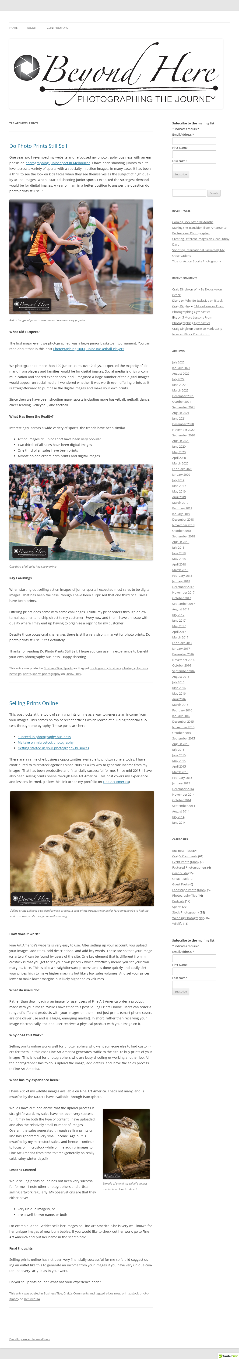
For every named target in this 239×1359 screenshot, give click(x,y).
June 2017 (179, 620)
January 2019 (181, 514)
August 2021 (180, 413)
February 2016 (182, 710)
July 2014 (178, 817)
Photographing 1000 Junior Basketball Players (88, 349)
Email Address (183, 134)
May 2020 (179, 452)
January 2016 (181, 716)
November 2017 (183, 592)
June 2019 (179, 486)
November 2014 (183, 794)
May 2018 (179, 559)
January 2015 (181, 783)
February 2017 (182, 643)
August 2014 (180, 811)
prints (27, 674)
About (32, 28)
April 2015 (179, 766)
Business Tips (53, 668)
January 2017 (181, 648)
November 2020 (183, 430)
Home (13, 28)
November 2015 (183, 727)
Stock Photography (185, 912)
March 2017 (180, 637)
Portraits (178, 901)
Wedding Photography (188, 918)
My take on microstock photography (46, 742)
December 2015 (183, 721)
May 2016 (179, 693)
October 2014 (181, 800)
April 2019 (179, 497)
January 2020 (181, 474)
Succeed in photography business (44, 737)
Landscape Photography (189, 890)
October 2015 (181, 733)
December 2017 (183, 587)
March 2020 (180, 463)
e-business (113, 1293)
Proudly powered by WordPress (29, 1339)
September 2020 (183, 435)
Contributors (57, 28)
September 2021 (183, 407)
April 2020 (179, 458)
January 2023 (181, 368)
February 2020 (182, 469)
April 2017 (179, 632)
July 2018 (178, 547)
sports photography (46, 674)
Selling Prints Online (33, 703)
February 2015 (182, 778)
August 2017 (180, 609)
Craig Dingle (180, 289)
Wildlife (177, 923)
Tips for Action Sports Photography (196, 261)
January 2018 (181, 581)
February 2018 (182, 575)
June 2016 (179, 688)
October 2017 (181, 598)
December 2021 (183, 396)
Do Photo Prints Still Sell (38, 145)
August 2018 (180, 542)
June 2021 (179, 418)
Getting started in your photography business (53, 748)
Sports (68, 668)
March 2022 (180, 390)
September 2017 (183, 604)
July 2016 (178, 682)
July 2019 (178, 480)
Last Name (179, 161)
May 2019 (179, 491)
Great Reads (180, 879)
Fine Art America (116, 781)
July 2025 (178, 362)
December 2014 (183, 789)
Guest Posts (180, 884)
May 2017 (179, 626)
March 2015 (180, 772)
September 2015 (183, 738)
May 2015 (179, 761)
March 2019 (180, 502)
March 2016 (180, 705)
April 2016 (179, 699)
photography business (105, 668)
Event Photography (185, 862)
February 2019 (182, 508)
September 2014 (183, 806)
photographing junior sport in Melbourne (57, 163)
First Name (179, 147)
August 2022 (180, 373)
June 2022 (179, 385)
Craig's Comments (76, 1293)
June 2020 (179, 446)
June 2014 (179, 822)
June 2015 (179, 755)
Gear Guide (180, 873)
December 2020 (183, 424)
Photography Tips (184, 895)
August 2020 (180, 441)
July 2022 (178, 379)
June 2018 (179, 553)
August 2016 (180, 676)
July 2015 (178, 749)
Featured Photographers (189, 867)
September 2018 (183, 536)
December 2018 (183, 519)
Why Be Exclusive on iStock (204, 300)
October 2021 (181, 401)
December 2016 (183, 654)
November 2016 (183, 660)
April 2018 (179, 564)
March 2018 (180, 570)
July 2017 (178, 615)
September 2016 (183, 671)
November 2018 (183, 525)
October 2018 (181, 531)
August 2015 (180, 744)
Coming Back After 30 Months (192, 222)
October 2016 (181, 665)
